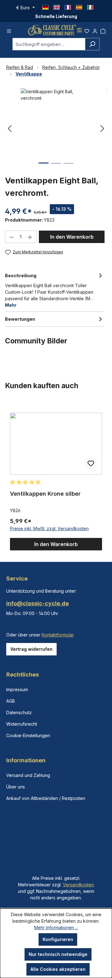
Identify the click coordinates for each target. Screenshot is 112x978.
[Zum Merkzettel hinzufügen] (91, 463)
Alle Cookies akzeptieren (58, 969)
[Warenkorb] (103, 30)
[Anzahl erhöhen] (30, 237)
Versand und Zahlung (28, 775)
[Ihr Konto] (95, 30)
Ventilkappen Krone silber (45, 493)
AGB (10, 701)
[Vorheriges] (9, 129)
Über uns (15, 786)
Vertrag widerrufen (31, 649)
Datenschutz (19, 712)
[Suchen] (92, 44)
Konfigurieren (58, 939)
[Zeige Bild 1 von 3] (44, 168)
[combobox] (48, 44)
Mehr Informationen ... (56, 927)
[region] (56, 476)
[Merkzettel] (87, 30)
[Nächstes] (102, 129)
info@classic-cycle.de (37, 603)
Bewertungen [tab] (20, 319)
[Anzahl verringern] (11, 237)
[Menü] (9, 30)
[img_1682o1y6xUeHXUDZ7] (56, 123)
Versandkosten (78, 884)
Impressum (17, 689)
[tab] (54, 290)
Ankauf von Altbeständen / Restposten (45, 798)
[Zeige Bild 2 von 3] (56, 168)
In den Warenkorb (72, 237)
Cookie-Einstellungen (28, 735)
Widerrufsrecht (21, 724)
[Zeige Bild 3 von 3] (68, 168)
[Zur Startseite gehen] (55, 30)
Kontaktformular (57, 634)
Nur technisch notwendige (58, 954)
